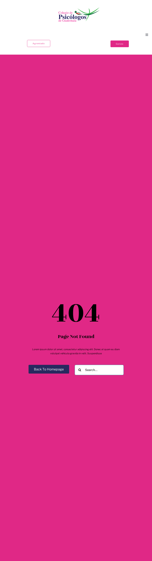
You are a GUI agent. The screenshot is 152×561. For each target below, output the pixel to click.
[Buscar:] (99, 369)
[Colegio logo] (79, 7)
